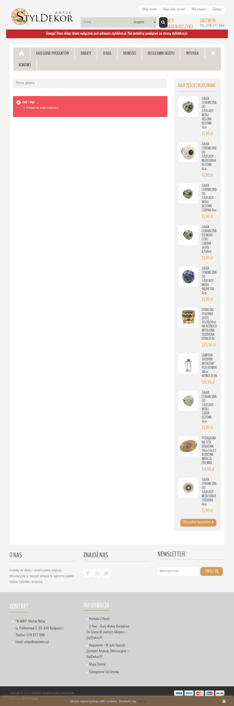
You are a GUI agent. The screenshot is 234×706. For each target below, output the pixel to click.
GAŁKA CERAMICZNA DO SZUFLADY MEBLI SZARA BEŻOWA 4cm (209, 407)
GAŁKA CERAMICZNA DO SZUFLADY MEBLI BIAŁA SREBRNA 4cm (209, 492)
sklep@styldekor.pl (36, 642)
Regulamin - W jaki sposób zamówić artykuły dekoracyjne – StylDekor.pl (107, 651)
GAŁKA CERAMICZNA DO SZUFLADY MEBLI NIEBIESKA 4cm (209, 281)
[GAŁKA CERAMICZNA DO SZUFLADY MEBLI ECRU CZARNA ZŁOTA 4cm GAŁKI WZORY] (188, 235)
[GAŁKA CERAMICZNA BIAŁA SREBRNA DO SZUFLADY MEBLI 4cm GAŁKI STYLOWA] (188, 488)
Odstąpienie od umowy (104, 672)
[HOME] (21, 53)
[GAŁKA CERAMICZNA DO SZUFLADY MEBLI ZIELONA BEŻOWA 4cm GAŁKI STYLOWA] (188, 107)
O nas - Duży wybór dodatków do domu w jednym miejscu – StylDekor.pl (107, 632)
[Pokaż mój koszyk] (213, 53)
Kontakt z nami (99, 619)
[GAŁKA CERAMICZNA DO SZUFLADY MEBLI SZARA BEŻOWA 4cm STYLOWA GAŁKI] (188, 401)
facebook (87, 573)
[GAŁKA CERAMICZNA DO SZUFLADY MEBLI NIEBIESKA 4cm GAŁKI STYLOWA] (188, 276)
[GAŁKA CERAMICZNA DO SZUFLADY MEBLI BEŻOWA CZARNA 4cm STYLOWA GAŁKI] (188, 194)
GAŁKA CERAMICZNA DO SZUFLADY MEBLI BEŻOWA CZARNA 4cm (209, 198)
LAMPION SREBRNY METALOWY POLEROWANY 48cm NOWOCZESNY (210, 366)
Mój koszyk (198, 9)
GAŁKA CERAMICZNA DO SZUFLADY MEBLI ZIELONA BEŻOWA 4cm (209, 113)
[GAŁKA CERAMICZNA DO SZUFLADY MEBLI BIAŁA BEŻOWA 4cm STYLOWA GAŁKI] (188, 152)
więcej (141, 701)
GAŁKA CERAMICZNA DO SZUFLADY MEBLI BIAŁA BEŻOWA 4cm (209, 156)
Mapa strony (97, 665)
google (97, 573)
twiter (106, 573)
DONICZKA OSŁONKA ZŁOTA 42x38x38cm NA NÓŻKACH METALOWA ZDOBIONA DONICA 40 (209, 324)
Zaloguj (217, 9)
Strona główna (25, 83)
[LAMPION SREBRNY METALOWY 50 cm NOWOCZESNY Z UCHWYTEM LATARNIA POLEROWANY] (188, 363)
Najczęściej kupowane (197, 85)
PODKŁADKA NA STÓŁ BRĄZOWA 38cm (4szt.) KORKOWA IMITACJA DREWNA (209, 450)
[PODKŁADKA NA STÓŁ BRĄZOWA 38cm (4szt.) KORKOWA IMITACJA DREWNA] (188, 446)
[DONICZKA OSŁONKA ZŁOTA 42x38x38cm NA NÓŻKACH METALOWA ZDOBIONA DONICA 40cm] (188, 318)
